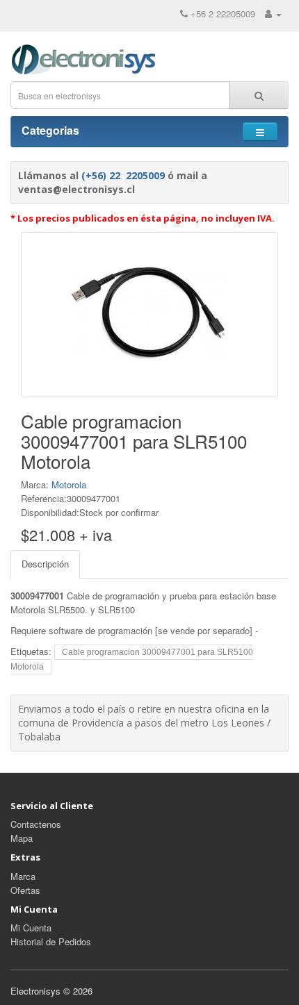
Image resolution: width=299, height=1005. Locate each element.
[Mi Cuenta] (273, 13)
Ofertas (25, 890)
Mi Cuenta (30, 927)
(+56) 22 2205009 (123, 175)
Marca (22, 876)
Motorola (68, 484)
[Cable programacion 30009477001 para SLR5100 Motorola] (149, 314)
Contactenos (35, 824)
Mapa (21, 838)
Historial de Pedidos (50, 941)
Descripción (45, 563)
